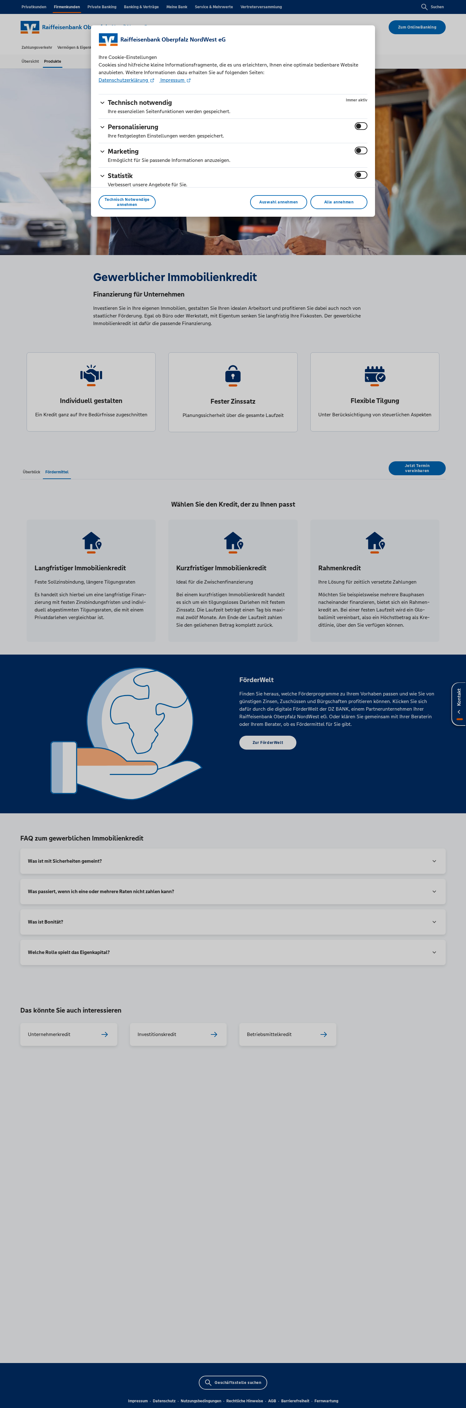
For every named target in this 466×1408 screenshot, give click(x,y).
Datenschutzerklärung (124, 80)
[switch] (361, 126)
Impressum (172, 80)
